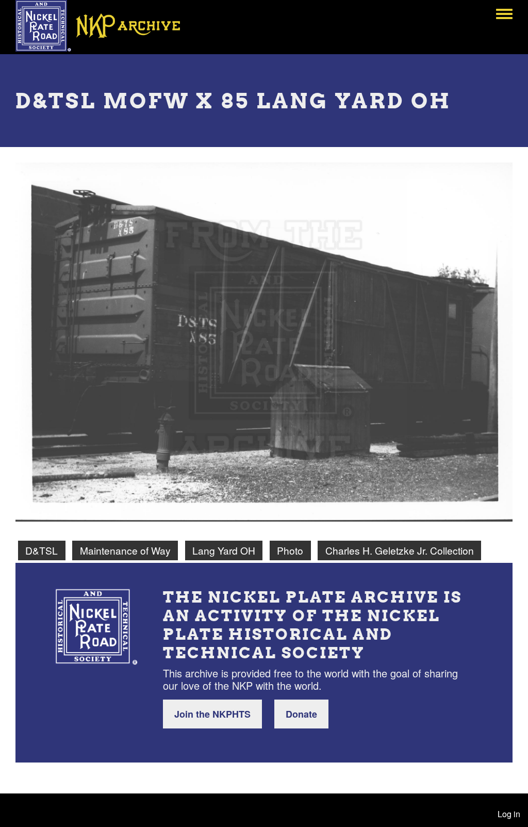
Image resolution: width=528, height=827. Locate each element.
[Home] (105, 26)
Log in (509, 814)
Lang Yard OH (223, 550)
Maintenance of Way (125, 550)
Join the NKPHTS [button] (212, 714)
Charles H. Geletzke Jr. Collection (399, 550)
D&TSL (41, 550)
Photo (290, 550)
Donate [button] (301, 714)
